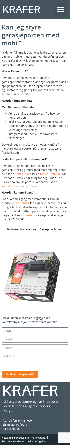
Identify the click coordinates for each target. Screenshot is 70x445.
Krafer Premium (50, 174)
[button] (60, 9)
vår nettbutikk (20, 203)
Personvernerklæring (13, 441)
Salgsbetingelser (36, 441)
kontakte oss (29, 215)
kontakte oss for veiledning (19, 186)
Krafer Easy (22, 174)
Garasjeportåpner (51, 229)
